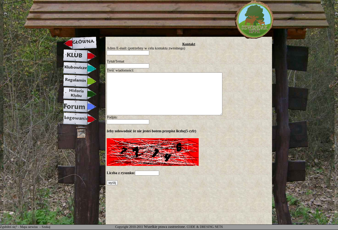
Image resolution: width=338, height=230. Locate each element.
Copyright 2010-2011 (129, 227)
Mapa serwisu (29, 227)
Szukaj (46, 227)
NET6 (219, 227)
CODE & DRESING (200, 227)
